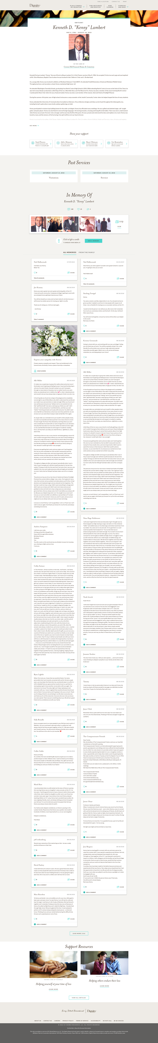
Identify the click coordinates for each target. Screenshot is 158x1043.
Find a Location (103, 1)
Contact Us (116, 1)
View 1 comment (39, 319)
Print (125, 1)
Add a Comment (91, 331)
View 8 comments (39, 278)
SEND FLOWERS (41, 371)
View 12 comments (88, 284)
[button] (77, 6)
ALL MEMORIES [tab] (69, 252)
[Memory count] (68, 209)
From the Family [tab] (87, 252)
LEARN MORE (53, 989)
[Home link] (35, 5)
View (119, 226)
